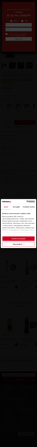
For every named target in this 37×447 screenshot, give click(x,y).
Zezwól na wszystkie (18, 238)
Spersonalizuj (17, 244)
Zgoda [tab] (6, 207)
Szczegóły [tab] (16, 207)
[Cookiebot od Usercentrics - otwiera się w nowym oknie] (26, 201)
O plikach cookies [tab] (29, 207)
